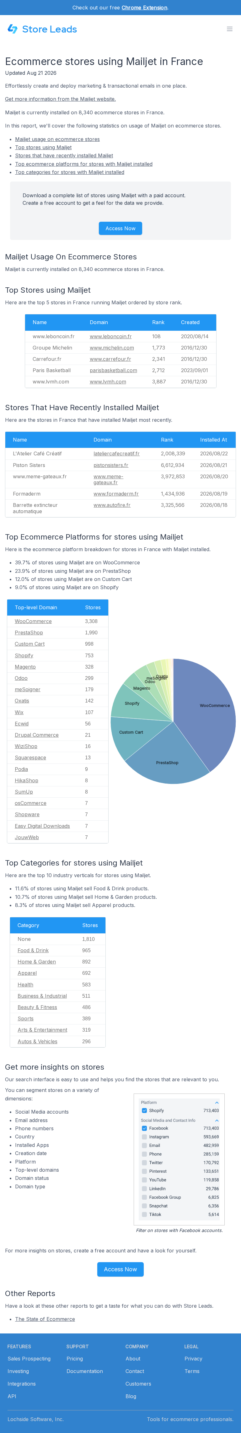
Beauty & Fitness (37, 1007)
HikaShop (26, 780)
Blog (131, 1396)
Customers (138, 1384)
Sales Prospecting (29, 1358)
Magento (25, 667)
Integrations (22, 1384)
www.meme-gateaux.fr (108, 479)
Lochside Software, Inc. (36, 1419)
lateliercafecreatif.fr (117, 453)
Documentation (85, 1371)
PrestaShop (29, 632)
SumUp (24, 792)
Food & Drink (33, 950)
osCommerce (30, 803)
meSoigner (27, 689)
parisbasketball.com (113, 370)
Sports (26, 1018)
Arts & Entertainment (42, 1030)
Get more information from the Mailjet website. (60, 99)
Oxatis (22, 701)
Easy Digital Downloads (42, 826)
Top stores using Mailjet (43, 147)
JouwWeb (27, 837)
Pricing (75, 1358)
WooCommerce (33, 621)
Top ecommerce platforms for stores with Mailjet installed (84, 164)
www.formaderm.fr (116, 494)
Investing (18, 1371)
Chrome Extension (144, 7)
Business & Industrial (42, 996)
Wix (19, 712)
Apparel (27, 973)
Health (25, 984)
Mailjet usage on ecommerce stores (57, 139)
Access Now (120, 228)
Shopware (27, 814)
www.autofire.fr (112, 505)
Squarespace (30, 757)
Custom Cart (30, 644)
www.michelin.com (112, 348)
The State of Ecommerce (45, 1319)
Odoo (21, 678)
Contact (135, 1371)
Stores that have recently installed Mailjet (64, 155)
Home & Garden (37, 961)
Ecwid (22, 723)
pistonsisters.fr (111, 465)
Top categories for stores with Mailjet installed (69, 172)
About (133, 1358)
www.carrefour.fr (110, 359)
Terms (192, 1371)
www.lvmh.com (108, 381)
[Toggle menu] (229, 29)
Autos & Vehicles (37, 1041)
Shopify (24, 655)
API (12, 1396)
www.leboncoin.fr (111, 336)
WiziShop (26, 746)
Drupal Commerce (37, 735)
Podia (21, 769)
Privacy (193, 1358)
